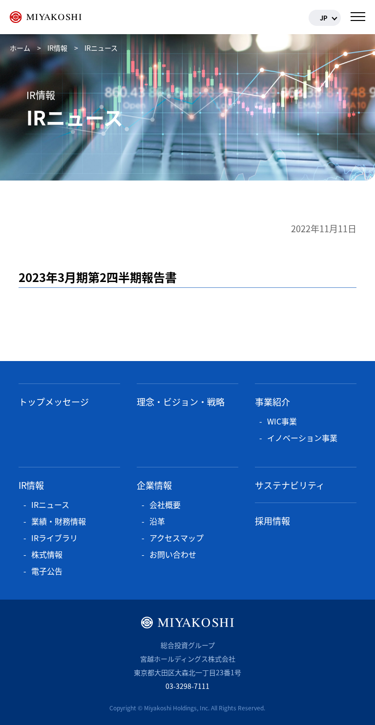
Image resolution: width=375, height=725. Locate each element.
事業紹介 (272, 401)
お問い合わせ (172, 554)
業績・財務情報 (58, 521)
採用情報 (272, 520)
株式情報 (46, 554)
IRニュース (50, 504)
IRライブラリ (54, 538)
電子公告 (46, 571)
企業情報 (154, 485)
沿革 (157, 521)
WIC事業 (282, 421)
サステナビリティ (290, 485)
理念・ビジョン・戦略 (181, 401)
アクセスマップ (176, 538)
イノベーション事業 (302, 437)
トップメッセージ (54, 401)
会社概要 (165, 504)
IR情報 (31, 485)
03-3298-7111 (187, 686)
